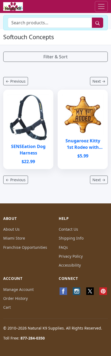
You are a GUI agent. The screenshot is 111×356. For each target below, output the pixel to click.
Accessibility (70, 265)
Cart (7, 307)
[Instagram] (76, 291)
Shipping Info (71, 238)
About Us (11, 229)
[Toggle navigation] (101, 6)
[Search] (97, 23)
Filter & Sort (55, 57)
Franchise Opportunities (25, 247)
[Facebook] (63, 291)
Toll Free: (24, 338)
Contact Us (68, 229)
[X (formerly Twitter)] (90, 291)
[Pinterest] (103, 291)
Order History (15, 298)
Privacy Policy (71, 256)
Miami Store (14, 238)
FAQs (63, 247)
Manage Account (18, 289)
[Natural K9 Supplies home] (13, 6)
